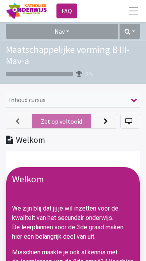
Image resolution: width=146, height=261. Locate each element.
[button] (130, 31)
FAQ (67, 11)
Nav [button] (60, 31)
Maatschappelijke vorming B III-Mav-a (68, 55)
